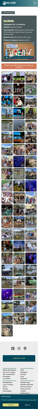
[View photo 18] (30, 137)
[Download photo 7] (10, 104)
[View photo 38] (18, 222)
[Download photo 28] (10, 189)
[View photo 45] (30, 246)
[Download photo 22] (10, 165)
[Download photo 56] (22, 298)
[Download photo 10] (10, 116)
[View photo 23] (18, 161)
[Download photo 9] (34, 104)
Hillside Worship (26, 384)
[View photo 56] (18, 294)
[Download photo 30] (34, 189)
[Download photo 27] (34, 177)
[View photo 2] (18, 77)
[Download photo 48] (34, 261)
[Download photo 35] (22, 213)
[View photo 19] (7, 149)
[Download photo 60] (34, 310)
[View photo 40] (7, 234)
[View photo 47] (18, 258)
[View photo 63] (30, 318)
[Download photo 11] (22, 116)
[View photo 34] (7, 210)
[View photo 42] (30, 234)
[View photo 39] (30, 222)
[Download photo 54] (34, 285)
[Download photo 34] (10, 213)
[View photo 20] (18, 149)
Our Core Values (9, 372)
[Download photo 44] (22, 249)
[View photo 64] (7, 330)
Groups (23, 374)
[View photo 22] (7, 161)
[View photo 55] (7, 294)
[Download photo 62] (22, 322)
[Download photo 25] (10, 177)
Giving (5, 389)
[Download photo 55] (10, 298)
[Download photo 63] (34, 322)
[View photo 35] (18, 210)
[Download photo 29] (22, 189)
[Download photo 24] (34, 165)
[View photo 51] (30, 270)
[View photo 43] (7, 246)
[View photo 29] (18, 185)
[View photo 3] (30, 77)
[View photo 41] (18, 234)
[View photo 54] (30, 282)
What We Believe (9, 370)
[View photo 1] (7, 77)
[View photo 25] (7, 173)
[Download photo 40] (10, 237)
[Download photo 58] (10, 310)
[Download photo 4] (10, 92)
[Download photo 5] (22, 92)
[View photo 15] (30, 125)
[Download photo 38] (22, 225)
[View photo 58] (7, 306)
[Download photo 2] (22, 80)
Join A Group (8, 384)
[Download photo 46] (10, 261)
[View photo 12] (30, 113)
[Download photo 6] (34, 92)
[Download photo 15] (34, 128)
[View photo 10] (7, 113)
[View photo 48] (30, 258)
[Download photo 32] (22, 201)
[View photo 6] (30, 89)
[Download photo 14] (22, 128)
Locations (6, 378)
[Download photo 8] (22, 104)
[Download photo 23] (22, 165)
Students (23, 372)
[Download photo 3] (34, 80)
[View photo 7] (7, 101)
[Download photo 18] (34, 141)
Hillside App (25, 382)
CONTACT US (18, 358)
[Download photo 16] (10, 141)
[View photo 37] (7, 222)
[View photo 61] (7, 318)
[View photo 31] (7, 197)
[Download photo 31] (10, 201)
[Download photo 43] (10, 249)
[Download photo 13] (10, 128)
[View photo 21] (30, 149)
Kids (22, 370)
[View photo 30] (30, 185)
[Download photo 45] (34, 249)
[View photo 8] (18, 101)
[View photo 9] (30, 101)
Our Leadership (9, 374)
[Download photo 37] (10, 225)
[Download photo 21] (34, 153)
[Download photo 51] (34, 273)
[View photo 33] (30, 197)
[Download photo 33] (34, 201)
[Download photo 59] (22, 310)
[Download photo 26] (22, 177)
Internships (7, 391)
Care (22, 376)
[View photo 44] (18, 246)
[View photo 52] (7, 282)
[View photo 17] (18, 137)
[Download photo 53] (22, 285)
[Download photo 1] (10, 80)
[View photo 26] (18, 173)
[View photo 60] (30, 306)
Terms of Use (25, 389)
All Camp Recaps (9, 12)
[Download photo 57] (34, 298)
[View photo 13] (7, 125)
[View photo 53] (18, 282)
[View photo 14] (18, 125)
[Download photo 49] (10, 273)
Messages (6, 376)
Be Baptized (7, 382)
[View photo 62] (18, 318)
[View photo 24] (30, 161)
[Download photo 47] (22, 261)
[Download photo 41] (22, 237)
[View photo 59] (18, 306)
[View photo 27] (30, 173)
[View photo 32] (18, 197)
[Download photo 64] (10, 334)
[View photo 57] (30, 294)
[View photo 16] (7, 137)
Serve (5, 387)
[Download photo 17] (22, 141)
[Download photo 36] (34, 213)
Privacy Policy (25, 387)
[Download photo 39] (34, 225)
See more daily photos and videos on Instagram (19, 66)
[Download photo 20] (22, 153)
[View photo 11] (18, 113)
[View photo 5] (18, 89)
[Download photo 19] (10, 153)
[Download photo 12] (34, 116)
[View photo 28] (7, 185)
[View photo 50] (18, 270)
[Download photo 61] (10, 322)
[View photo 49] (7, 270)
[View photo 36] (30, 210)
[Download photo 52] (10, 285)
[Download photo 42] (34, 237)
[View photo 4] (7, 89)
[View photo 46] (7, 258)
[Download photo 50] (22, 273)
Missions (23, 378)
